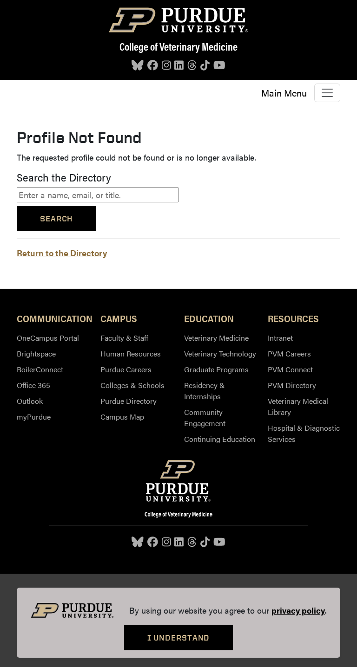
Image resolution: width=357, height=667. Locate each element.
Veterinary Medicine (216, 337)
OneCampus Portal (48, 337)
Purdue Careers (126, 369)
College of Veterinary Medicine (178, 46)
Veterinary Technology (220, 353)
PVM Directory (292, 385)
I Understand (178, 637)
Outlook (30, 400)
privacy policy (298, 610)
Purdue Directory (128, 400)
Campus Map (122, 416)
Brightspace (36, 353)
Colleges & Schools (132, 385)
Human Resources (130, 353)
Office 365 (33, 385)
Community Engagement (204, 417)
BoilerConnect (40, 369)
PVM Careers (289, 353)
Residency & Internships (204, 390)
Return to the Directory (62, 253)
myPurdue (34, 416)
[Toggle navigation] (327, 93)
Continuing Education (219, 439)
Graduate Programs (216, 369)
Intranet (280, 337)
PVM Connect (290, 369)
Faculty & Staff (124, 337)
